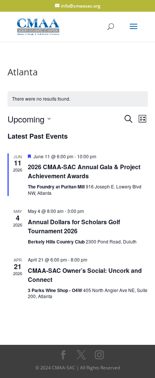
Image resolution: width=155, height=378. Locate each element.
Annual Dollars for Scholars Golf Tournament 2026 (74, 226)
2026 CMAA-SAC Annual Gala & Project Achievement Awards (84, 171)
